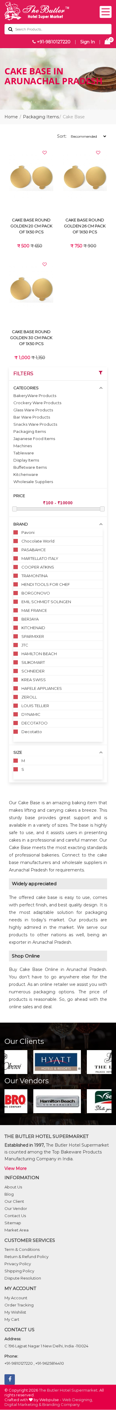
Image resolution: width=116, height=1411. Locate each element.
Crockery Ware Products (37, 402)
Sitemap (12, 1222)
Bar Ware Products (31, 417)
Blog (9, 1194)
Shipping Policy (19, 1270)
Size (17, 752)
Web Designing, (77, 1399)
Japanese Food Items (34, 438)
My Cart (11, 1319)
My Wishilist (15, 1312)
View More (15, 1168)
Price (19, 495)
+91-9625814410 (49, 1363)
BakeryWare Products (34, 395)
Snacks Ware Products (35, 424)
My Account (15, 1297)
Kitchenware (25, 474)
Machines (22, 445)
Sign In (87, 42)
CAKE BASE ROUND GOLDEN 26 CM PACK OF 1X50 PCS (85, 225)
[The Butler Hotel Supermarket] (58, 11)
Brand (20, 524)
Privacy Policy (17, 1263)
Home (11, 117)
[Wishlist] (45, 153)
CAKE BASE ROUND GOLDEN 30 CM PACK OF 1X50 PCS (31, 337)
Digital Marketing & (22, 1404)
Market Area (16, 1230)
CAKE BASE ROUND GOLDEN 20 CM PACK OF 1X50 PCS (31, 225)
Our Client (14, 1201)
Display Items (26, 460)
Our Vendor (15, 1208)
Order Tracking (19, 1305)
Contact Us (15, 1215)
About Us (13, 1187)
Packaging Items (41, 117)
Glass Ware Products (33, 409)
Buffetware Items (30, 467)
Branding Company (61, 1404)
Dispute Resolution (22, 1278)
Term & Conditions (22, 1249)
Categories (26, 387)
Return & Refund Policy (26, 1256)
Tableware (23, 453)
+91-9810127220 (53, 42)
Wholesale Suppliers (33, 481)
